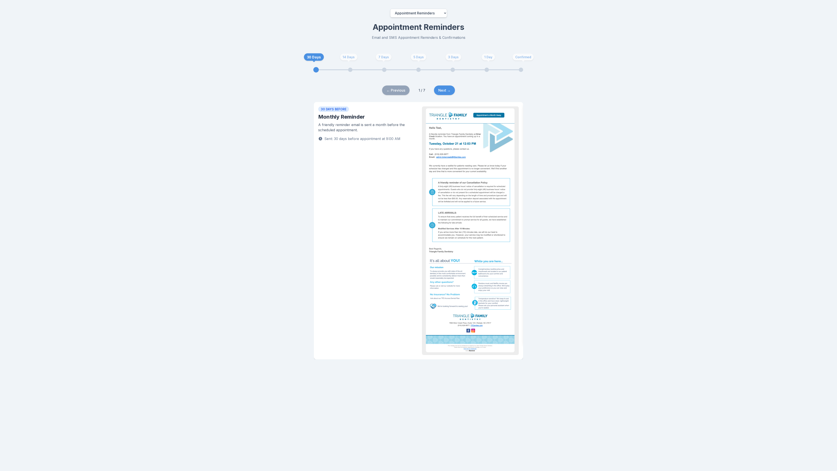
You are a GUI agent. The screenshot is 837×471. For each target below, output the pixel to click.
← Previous (395, 90)
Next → (444, 90)
